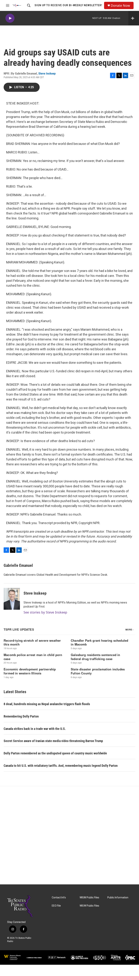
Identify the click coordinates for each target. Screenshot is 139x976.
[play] (10, 18)
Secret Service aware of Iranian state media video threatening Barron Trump (53, 741)
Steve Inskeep (47, 73)
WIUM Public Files (89, 897)
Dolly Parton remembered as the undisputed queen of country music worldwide (55, 753)
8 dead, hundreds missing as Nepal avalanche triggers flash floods (47, 704)
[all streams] (133, 18)
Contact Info (59, 897)
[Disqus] (69, 835)
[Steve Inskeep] (12, 599)
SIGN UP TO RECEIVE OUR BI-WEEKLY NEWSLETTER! (68, 5)
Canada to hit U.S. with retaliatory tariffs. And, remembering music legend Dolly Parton (61, 765)
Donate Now (120, 5)
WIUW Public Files (89, 905)
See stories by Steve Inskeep (45, 612)
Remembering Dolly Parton (21, 716)
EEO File (56, 905)
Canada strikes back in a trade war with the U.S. (35, 729)
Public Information (117, 897)
